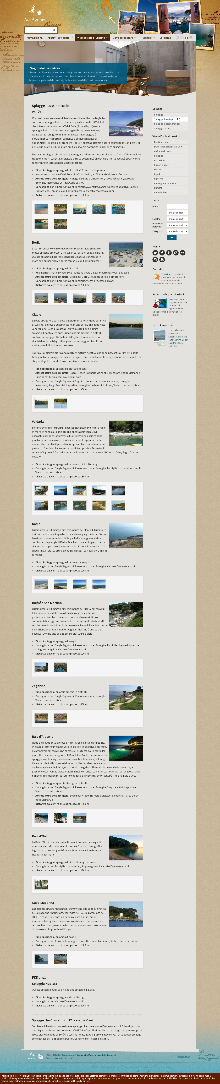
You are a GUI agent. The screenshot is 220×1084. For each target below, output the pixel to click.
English (182, 37)
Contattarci (166, 274)
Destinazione (161, 142)
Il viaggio (146, 37)
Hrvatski (178, 37)
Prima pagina (34, 37)
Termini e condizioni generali (102, 1055)
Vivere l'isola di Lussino (91, 37)
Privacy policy (81, 1055)
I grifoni (158, 178)
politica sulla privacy (80, 1081)
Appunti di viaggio (59, 37)
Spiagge (158, 114)
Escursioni (159, 160)
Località (156, 218)
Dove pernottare (123, 37)
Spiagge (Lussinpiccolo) (167, 119)
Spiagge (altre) (162, 128)
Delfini (157, 169)
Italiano (186, 37)
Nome (155, 206)
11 (177, 84)
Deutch (190, 37)
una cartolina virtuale (177, 338)
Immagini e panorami (165, 183)
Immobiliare (160, 192)
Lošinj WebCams (163, 151)
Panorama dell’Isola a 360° (168, 146)
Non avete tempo (177, 299)
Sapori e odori (161, 164)
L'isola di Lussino (35, 13)
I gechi (157, 174)
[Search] (54, 30)
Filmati (158, 187)
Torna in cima (183, 1056)
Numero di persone (157, 225)
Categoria (157, 231)
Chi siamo (165, 37)
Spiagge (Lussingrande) (167, 123)
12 (181, 84)
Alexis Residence (40, 72)
